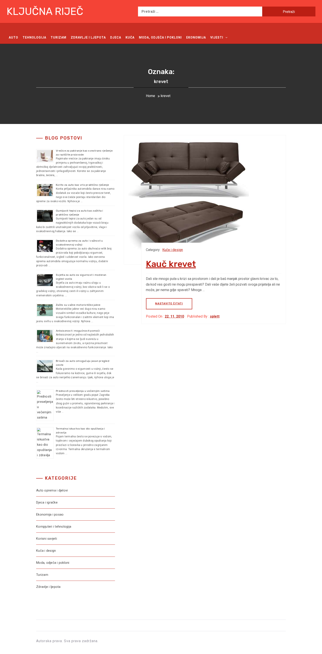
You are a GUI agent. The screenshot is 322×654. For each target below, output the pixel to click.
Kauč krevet (171, 264)
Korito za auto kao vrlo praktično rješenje (82, 184)
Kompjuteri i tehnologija (53, 527)
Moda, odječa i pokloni (160, 37)
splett (214, 316)
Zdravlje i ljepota (88, 37)
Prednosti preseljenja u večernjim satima (83, 390)
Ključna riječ (45, 11)
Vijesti (216, 37)
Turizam (58, 37)
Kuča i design (172, 250)
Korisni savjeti (46, 539)
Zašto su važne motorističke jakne (78, 304)
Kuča (130, 37)
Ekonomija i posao (50, 514)
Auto (13, 37)
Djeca (115, 37)
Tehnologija (34, 37)
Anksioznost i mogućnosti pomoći (78, 330)
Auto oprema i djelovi (52, 490)
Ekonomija (196, 37)
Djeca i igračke (47, 502)
